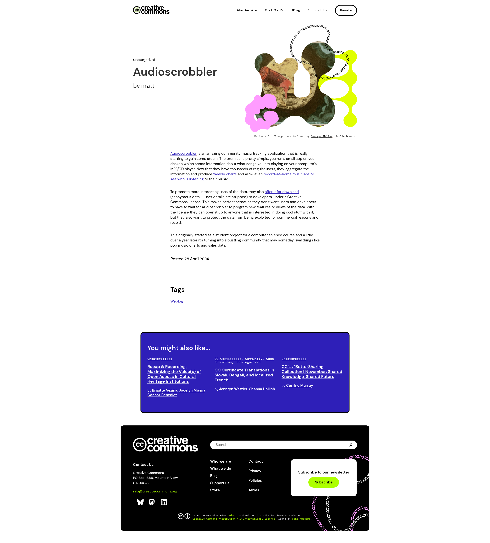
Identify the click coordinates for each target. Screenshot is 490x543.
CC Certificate (228, 359)
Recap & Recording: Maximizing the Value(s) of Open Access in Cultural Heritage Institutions (174, 374)
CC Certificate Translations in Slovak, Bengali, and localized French (244, 375)
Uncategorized (144, 59)
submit (351, 445)
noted (231, 515)
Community (253, 359)
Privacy (254, 471)
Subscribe (323, 482)
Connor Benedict (162, 395)
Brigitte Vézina (164, 390)
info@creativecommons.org (155, 491)
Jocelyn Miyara (192, 390)
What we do (220, 468)
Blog (296, 10)
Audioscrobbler (183, 153)
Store (215, 490)
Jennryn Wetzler (233, 389)
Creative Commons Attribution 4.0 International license (234, 518)
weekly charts (225, 174)
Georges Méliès (321, 136)
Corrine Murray (299, 385)
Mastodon (152, 502)
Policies (255, 480)
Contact (255, 461)
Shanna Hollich (262, 389)
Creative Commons (151, 10)
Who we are (220, 461)
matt (147, 85)
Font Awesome (301, 518)
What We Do (274, 10)
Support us (219, 483)
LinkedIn (164, 502)
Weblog (176, 301)
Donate (346, 10)
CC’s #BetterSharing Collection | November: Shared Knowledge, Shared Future (312, 371)
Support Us (317, 10)
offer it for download (282, 191)
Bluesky (140, 502)
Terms (253, 490)
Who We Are (247, 10)
